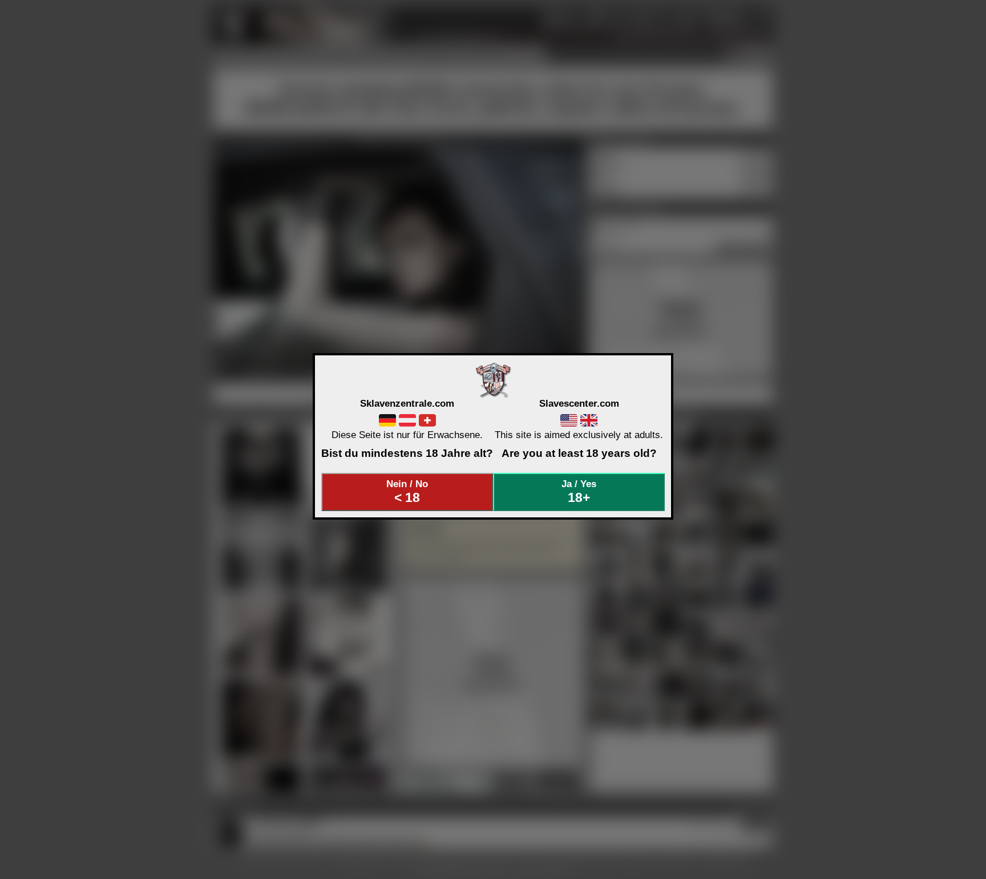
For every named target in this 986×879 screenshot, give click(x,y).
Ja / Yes (578, 492)
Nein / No (407, 492)
